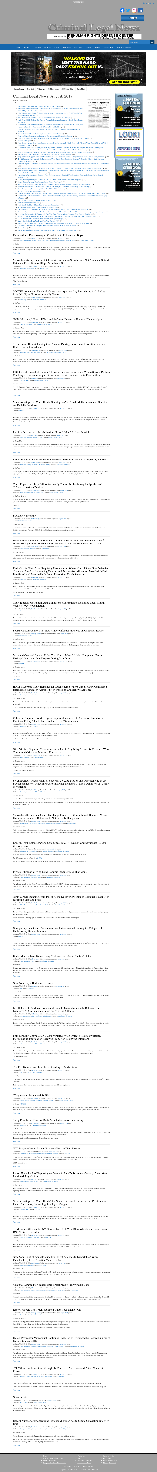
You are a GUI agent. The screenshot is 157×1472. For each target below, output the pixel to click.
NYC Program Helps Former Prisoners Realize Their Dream (37, 207)
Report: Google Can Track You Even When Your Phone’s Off (38, 221)
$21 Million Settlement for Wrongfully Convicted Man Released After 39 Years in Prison (47, 225)
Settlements (43, 1290)
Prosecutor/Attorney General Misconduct (42, 1346)
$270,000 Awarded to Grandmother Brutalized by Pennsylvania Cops (40, 219)
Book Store (77, 47)
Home (18, 47)
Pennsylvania (45, 548)
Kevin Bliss (34, 435)
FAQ (78, 1458)
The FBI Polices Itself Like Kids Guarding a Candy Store (36, 200)
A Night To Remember (124, 47)
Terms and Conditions (84, 1460)
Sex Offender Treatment (44, 823)
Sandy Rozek (34, 1098)
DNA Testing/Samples (26, 324)
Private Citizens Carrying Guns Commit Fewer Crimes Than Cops (39, 182)
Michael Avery (35, 519)
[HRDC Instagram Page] (134, 9)
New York (31, 988)
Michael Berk (35, 322)
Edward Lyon (35, 238)
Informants (23, 1044)
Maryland (21, 663)
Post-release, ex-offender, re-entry (65, 240)
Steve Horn (34, 1179)
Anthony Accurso (36, 490)
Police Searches (29, 268)
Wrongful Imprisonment (38, 240)
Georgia (20, 936)
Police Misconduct (25, 877)
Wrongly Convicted (109, 1463)
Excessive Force (35, 1290)
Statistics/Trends (24, 1181)
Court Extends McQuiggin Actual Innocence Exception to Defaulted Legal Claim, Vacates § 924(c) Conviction (54, 152)
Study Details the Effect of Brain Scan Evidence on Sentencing (38, 205)
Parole (21, 437)
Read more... (17, 253)
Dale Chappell (35, 546)
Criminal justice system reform (28, 851)
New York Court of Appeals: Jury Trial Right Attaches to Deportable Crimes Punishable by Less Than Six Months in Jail (57, 216)
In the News (37, 47)
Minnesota (21, 410)
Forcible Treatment (30, 1100)
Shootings (33, 877)
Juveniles (26, 757)
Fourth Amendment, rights (32, 352)
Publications (41, 89)
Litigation (47, 47)
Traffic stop (32, 548)
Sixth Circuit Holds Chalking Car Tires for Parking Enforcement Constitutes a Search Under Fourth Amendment (60, 345)
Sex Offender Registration (27, 1016)
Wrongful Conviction (25, 240)
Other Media (81, 89)
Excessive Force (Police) (58, 1290)
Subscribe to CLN (109, 1456)
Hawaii (34, 695)
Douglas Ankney (35, 266)
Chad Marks (34, 378)
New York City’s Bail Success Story (29, 191)
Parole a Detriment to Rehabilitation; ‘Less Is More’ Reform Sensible (40, 134)
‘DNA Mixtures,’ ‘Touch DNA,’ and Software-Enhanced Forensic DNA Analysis (44, 118)
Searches (22, 268)
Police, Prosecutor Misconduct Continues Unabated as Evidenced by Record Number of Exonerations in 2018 (53, 223)
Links (57, 47)
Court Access (36, 492)
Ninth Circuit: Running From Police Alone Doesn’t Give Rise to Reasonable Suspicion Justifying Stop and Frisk (54, 184)
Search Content (108, 47)
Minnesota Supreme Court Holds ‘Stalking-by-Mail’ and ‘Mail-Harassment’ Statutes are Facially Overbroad (60, 403)
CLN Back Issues (53, 89)
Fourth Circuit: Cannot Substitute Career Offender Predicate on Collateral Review (44, 154)
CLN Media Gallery (67, 89)
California (21, 611)
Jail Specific (23, 1265)
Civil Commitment (56, 823)
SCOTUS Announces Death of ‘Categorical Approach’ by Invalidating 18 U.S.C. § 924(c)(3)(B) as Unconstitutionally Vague (59, 292)
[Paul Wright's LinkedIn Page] (140, 9)
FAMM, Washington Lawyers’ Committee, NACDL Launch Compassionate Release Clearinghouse (49, 180)
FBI (21, 1072)
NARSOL (23, 1104)
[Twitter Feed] (128, 9)
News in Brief (22, 228)
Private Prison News (84, 1463)
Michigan (49, 352)
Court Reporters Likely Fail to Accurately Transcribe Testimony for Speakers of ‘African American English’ (53, 138)
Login (145, 3)
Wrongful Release (51, 240)
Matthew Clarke (35, 350)
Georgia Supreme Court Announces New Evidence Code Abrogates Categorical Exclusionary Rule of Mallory (53, 186)
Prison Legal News (49, 1460)
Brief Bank (30, 89)
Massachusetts (44, 268)
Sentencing (23, 299)
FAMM (39, 858)
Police (27, 548)
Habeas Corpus (24, 380)
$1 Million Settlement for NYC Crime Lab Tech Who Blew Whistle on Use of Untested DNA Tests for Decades (54, 214)
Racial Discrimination (26, 492)
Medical (22, 1100)
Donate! (97, 47)
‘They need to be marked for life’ (28, 202)
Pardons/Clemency (59, 1346)
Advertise (88, 47)
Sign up (151, 3)
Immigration (30, 1265)
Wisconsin (37, 1209)
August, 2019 (61, 238)
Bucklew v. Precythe (24, 141)
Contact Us (81, 1456)
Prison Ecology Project (110, 1460)
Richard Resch (35, 297)
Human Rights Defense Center (53, 1458)
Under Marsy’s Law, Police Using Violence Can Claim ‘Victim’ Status (41, 189)
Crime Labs (36, 1237)
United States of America (87, 240)
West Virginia (39, 757)
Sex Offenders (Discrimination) (28, 823)
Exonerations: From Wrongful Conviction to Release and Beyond (39, 106)
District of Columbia (48, 851)
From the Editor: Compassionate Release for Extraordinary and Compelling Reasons (45, 136)
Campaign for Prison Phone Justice (54, 1463)
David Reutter (35, 1263)
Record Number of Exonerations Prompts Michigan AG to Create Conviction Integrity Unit (47, 230)
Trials (41, 492)
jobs (57, 1153)
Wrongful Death (33, 1181)
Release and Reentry (25, 464)
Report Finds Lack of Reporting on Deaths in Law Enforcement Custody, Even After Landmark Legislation (53, 209)
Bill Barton (34, 986)
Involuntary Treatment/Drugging (44, 1100)
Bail (21, 988)
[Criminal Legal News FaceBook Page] (122, 9)
